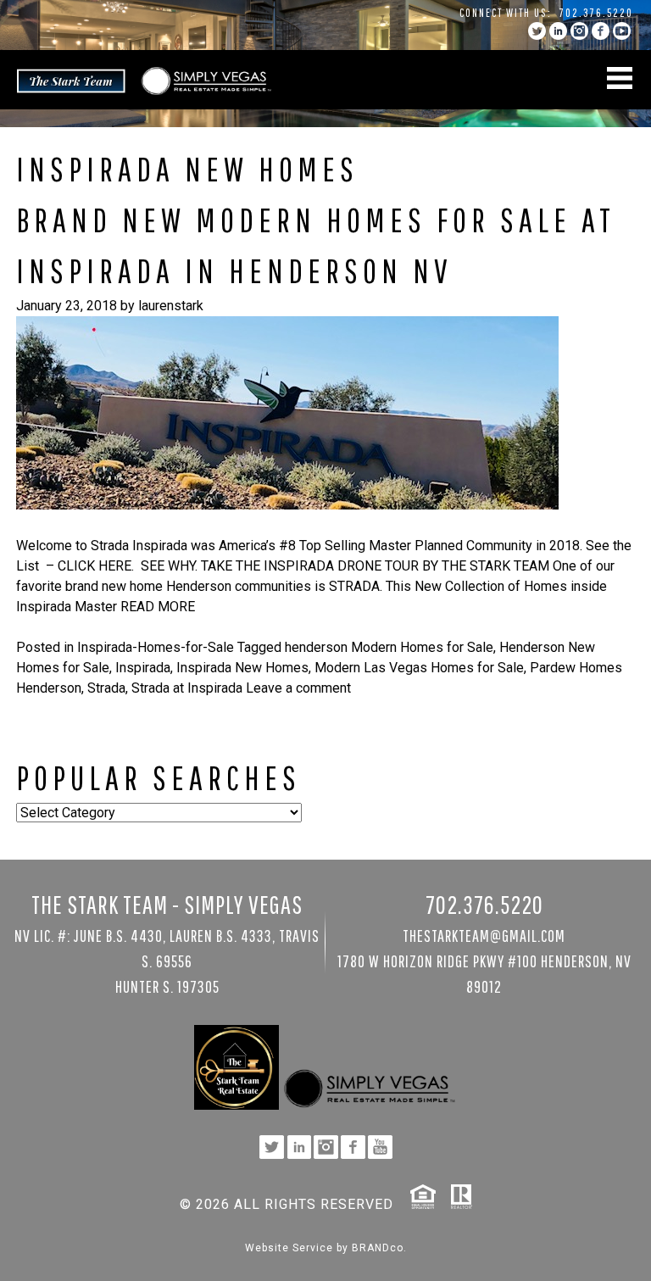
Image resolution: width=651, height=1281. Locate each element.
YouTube (622, 31)
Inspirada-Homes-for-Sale (155, 647)
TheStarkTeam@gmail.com (484, 935)
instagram (579, 31)
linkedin (558, 31)
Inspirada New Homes (242, 668)
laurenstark (170, 306)
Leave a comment (298, 688)
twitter (537, 31)
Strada (106, 688)
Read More (157, 607)
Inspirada (142, 668)
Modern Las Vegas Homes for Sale (419, 668)
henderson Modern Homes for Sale (389, 647)
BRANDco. (379, 1248)
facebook (600, 31)
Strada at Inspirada (186, 688)
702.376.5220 (596, 12)
